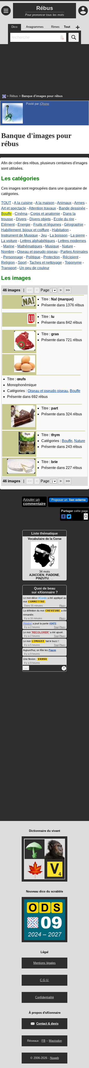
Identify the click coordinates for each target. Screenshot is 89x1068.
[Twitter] (69, 517)
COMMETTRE (36, 601)
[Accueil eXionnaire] (4, 96)
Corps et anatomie (45, 214)
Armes (79, 203)
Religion (8, 262)
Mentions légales (44, 963)
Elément (8, 224)
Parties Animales (74, 252)
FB (43, 1040)
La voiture (9, 241)
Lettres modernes (72, 241)
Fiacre (52, 650)
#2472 (52, 623)
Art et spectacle (13, 208)
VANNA (42, 659)
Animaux (64, 203)
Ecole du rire (64, 219)
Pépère (27, 623)
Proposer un (68, 500)
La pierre (78, 235)
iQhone (44, 103)
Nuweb (54, 1058)
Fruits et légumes (47, 224)
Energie (24, 224)
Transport (8, 268)
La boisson (59, 235)
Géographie (73, 224)
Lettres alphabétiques (37, 241)
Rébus (14, 96)
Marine (8, 246)
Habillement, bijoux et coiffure (25, 230)
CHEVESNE (52, 610)
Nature (67, 246)
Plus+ (62, 605)
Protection (51, 257)
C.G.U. (44, 980)
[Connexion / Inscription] (83, 10)
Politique (33, 257)
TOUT (6, 203)
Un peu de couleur (34, 268)
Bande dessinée (72, 208)
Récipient (70, 257)
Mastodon (55, 1040)
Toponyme (73, 262)
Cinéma (21, 214)
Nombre (7, 252)
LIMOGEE (38, 641)
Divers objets (40, 219)
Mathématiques (29, 246)
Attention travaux (42, 208)
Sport (22, 262)
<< (30, 290)
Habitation (60, 230)
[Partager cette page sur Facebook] (63, 516)
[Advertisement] (44, 66)
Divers (21, 219)
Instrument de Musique (19, 235)
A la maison (44, 203)
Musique (52, 246)
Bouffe (6, 214)
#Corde (42, 598)
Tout (56, 627)
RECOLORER (40, 632)
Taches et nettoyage (45, 262)
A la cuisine (23, 203)
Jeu (44, 235)
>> (68, 290)
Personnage (13, 257)
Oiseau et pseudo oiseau (37, 252)
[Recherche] (73, 37)
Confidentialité (44, 997)
